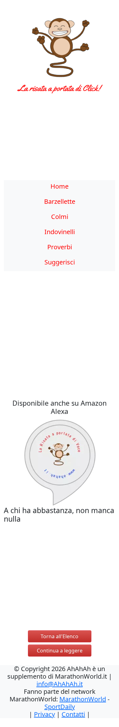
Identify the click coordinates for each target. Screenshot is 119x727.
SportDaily (59, 706)
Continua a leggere (60, 650)
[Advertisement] (59, 140)
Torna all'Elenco (59, 636)
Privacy (44, 714)
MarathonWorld (82, 699)
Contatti (73, 714)
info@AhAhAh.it (59, 684)
